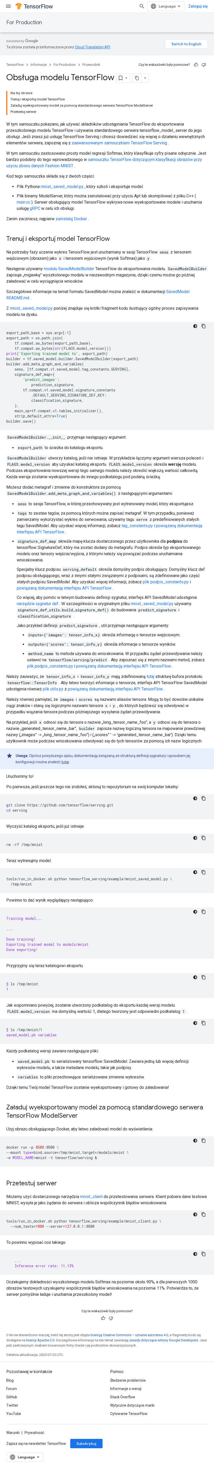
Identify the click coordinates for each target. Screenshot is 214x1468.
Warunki (13, 1433)
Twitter (12, 1405)
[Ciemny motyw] (195, 326)
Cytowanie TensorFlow (128, 1414)
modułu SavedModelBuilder (69, 268)
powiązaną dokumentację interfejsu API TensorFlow (64, 588)
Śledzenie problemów (128, 1380)
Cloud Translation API (92, 47)
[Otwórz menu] (8, 6)
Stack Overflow (122, 1397)
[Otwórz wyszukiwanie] (142, 6)
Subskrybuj (86, 1443)
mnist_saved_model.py (62, 186)
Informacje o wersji (125, 1389)
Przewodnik (91, 65)
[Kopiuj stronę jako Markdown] (137, 78)
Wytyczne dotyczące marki (132, 1405)
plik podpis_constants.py (166, 581)
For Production (24, 22)
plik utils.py (53, 689)
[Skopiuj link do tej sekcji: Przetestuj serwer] (62, 1184)
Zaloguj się (198, 6)
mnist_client (91, 1196)
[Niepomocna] (204, 65)
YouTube (13, 1414)
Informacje (39, 65)
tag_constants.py (137, 525)
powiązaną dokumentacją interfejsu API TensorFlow (115, 689)
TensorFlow (15, 65)
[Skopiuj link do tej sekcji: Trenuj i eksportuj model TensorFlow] (115, 239)
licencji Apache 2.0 (40, 1340)
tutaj (150, 676)
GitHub (11, 1397)
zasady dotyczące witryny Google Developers (163, 1340)
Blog (10, 1380)
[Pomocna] (196, 65)
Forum (11, 1389)
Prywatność (34, 1433)
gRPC (35, 208)
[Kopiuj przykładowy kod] (203, 326)
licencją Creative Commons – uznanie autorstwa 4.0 (129, 1335)
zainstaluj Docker (71, 218)
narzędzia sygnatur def (37, 603)
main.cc (23, 202)
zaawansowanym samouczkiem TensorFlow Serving (119, 142)
